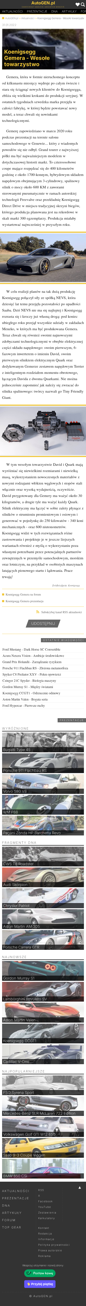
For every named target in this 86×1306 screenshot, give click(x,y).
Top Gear (12, 1227)
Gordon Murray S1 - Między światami (28, 687)
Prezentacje (37, 11)
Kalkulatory (46, 1218)
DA (54, 11)
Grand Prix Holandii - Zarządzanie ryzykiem (32, 662)
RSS (41, 1190)
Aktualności (12, 11)
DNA (6, 1205)
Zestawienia (47, 1212)
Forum (9, 1220)
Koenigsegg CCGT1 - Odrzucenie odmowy (31, 693)
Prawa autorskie (50, 1250)
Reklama (44, 1256)
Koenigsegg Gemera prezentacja (24, 601)
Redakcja (45, 1233)
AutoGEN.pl (11, 18)
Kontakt (43, 1227)
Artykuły (69, 11)
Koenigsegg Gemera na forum (23, 594)
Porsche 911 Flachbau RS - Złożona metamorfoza (35, 668)
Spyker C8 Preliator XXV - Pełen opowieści (32, 674)
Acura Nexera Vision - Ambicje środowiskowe (33, 655)
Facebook (45, 1201)
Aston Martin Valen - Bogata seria (25, 699)
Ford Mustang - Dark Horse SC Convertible (31, 649)
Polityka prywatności (54, 1244)
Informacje (46, 1239)
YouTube (44, 1206)
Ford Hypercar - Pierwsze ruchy (24, 705)
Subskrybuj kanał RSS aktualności (61, 612)
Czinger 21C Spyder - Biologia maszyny (29, 680)
